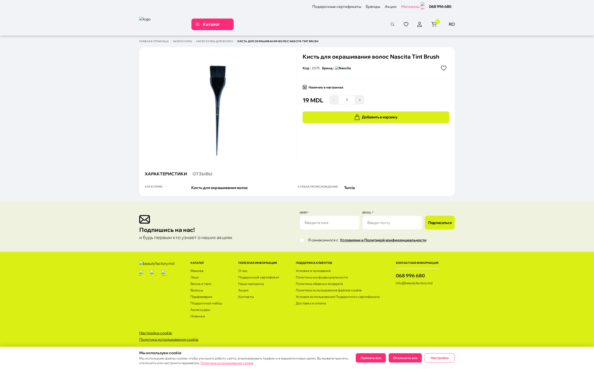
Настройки (440, 358)
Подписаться (440, 222)
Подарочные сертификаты (336, 6)
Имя (304, 212)
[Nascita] (343, 68)
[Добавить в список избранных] (443, 68)
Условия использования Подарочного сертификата (338, 297)
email (368, 212)
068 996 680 (440, 6)
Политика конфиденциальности (322, 277)
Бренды (373, 6)
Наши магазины (251, 284)
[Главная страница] (160, 24)
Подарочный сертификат (258, 277)
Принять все (371, 358)
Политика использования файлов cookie (329, 290)
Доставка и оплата (311, 303)
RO (452, 24)
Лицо (194, 277)
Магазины (410, 6)
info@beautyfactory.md (414, 283)
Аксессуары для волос (214, 41)
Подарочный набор (206, 303)
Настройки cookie (155, 333)
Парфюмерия (201, 297)
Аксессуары (182, 41)
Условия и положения (313, 271)
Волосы (196, 290)
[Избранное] (406, 24)
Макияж (197, 271)
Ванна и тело (200, 284)
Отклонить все (405, 358)
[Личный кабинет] (419, 24)
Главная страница (154, 41)
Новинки (197, 316)
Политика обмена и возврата (319, 284)
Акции (391, 6)
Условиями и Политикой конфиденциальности (383, 240)
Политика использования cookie (168, 339)
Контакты (246, 297)
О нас (243, 271)
